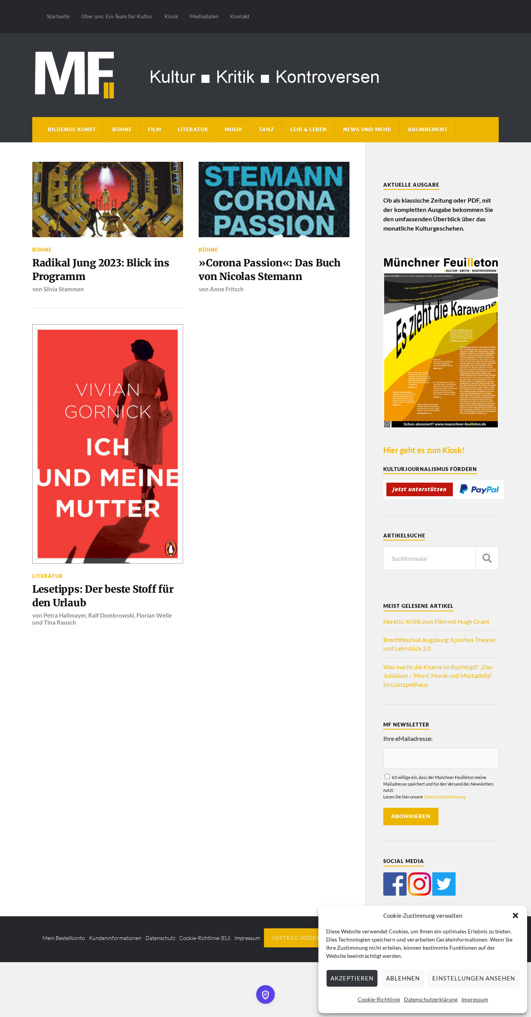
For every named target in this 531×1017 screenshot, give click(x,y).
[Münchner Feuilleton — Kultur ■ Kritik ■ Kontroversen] (265, 74)
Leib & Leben (308, 129)
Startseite (58, 16)
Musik (234, 129)
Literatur (193, 129)
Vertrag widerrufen (306, 938)
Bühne (122, 129)
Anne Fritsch (227, 288)
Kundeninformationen (115, 938)
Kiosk (171, 16)
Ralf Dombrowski (111, 615)
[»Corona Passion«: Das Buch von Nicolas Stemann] (274, 199)
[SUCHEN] (487, 558)
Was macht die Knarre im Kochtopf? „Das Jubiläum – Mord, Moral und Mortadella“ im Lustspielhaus (438, 675)
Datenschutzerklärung (431, 999)
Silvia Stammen (64, 288)
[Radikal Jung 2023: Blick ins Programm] (107, 199)
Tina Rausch (60, 622)
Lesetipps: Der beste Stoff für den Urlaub (102, 596)
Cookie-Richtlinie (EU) (205, 938)
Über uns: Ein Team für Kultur (117, 16)
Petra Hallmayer (65, 615)
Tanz (266, 129)
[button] (515, 915)
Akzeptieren (352, 978)
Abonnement (428, 129)
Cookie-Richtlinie (379, 999)
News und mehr (367, 129)
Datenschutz (160, 938)
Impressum (474, 999)
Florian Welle (154, 615)
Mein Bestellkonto (63, 938)
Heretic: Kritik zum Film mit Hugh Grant (436, 621)
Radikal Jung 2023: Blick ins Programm (100, 269)
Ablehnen (403, 978)
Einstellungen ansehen (473, 978)
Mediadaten (204, 16)
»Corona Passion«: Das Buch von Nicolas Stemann (269, 269)
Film (154, 129)
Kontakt (240, 16)
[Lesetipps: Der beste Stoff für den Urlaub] (107, 443)
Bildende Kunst (72, 129)
